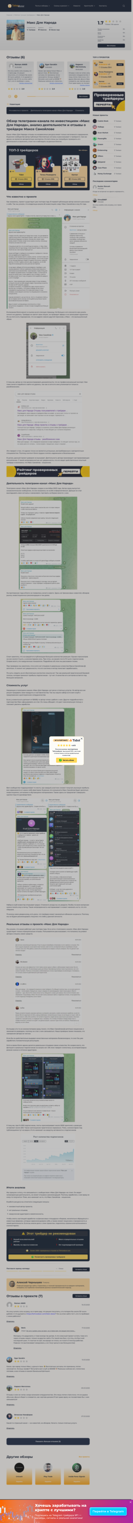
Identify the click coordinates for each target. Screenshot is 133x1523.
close (81, 738)
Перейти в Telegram (108, 1511)
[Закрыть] (130, 1502)
